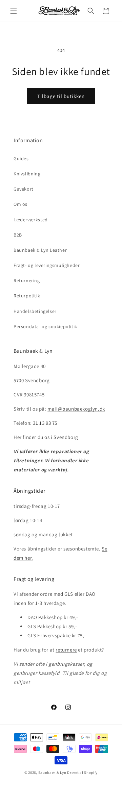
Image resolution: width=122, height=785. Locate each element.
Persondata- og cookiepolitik (45, 326)
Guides (21, 158)
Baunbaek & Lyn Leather (40, 250)
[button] (13, 10)
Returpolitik (27, 296)
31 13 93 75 (45, 423)
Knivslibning (27, 174)
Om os (20, 204)
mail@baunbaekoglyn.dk (76, 409)
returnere (66, 649)
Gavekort (24, 189)
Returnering (27, 280)
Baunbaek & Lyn (52, 772)
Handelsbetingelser (35, 311)
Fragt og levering (34, 579)
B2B (18, 235)
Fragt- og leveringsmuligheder (47, 265)
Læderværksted (31, 220)
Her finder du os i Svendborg (46, 437)
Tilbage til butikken (61, 96)
